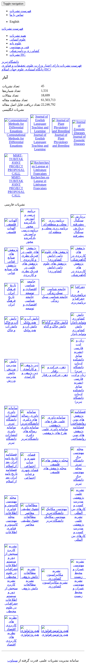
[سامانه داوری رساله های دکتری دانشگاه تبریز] (29, 423)
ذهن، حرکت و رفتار (55, 375)
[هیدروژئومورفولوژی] (54, 630)
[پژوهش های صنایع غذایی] (11, 261)
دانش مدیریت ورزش (11, 376)
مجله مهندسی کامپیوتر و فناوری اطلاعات (11, 524)
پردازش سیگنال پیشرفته (78, 231)
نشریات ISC (18, 54)
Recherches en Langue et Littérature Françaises (40, 183)
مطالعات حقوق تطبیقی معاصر (30, 520)
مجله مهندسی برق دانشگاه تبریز (78, 475)
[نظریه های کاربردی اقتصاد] (11, 629)
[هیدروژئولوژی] (29, 630)
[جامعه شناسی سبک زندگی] (54, 292)
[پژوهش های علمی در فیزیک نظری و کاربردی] (29, 259)
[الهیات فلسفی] (11, 224)
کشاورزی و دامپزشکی (24, 51)
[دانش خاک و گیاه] (55, 322)
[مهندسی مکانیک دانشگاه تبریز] (54, 512)
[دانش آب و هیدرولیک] (29, 322)
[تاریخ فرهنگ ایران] (11, 292)
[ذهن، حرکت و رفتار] (54, 371)
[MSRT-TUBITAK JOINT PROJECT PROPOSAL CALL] (16, 173)
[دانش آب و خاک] (11, 322)
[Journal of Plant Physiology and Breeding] (61, 131)
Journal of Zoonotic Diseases (79, 140)
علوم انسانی (18, 39)
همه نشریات (18, 35)
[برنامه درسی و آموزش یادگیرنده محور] (29, 226)
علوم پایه (15, 43)
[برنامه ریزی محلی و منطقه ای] (54, 224)
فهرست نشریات (20, 11)
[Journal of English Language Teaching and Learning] (40, 131)
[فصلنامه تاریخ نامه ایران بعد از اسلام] (11, 465)
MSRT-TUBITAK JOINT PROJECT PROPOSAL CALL (16, 186)
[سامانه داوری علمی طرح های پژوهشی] (54, 425)
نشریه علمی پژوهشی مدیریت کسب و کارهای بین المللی (78, 528)
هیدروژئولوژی (30, 634)
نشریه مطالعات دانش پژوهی (30, 584)
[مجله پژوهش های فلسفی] (54, 464)
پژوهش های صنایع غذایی (11, 269)
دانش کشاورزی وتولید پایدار (78, 330)
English (14, 21)
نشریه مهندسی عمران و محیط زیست (78, 588)
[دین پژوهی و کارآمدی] (29, 369)
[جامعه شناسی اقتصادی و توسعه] (29, 292)
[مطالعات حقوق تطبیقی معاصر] (29, 512)
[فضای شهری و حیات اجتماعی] (29, 466)
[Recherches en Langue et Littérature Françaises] (40, 173)
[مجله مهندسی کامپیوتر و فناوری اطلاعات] (11, 512)
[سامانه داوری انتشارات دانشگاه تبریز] (11, 423)
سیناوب (12, 660)
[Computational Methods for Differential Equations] (16, 131)
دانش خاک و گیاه (55, 326)
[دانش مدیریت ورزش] (11, 369)
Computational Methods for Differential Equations (16, 140)
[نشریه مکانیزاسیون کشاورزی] (54, 578)
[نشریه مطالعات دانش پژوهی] (29, 576)
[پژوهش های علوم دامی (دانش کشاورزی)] (54, 259)
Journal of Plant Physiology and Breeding (60, 140)
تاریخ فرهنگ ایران (11, 300)
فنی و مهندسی (19, 47)
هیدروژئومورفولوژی (55, 634)
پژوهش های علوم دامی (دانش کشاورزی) (54, 267)
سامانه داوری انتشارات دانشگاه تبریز (11, 435)
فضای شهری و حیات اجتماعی (29, 473)
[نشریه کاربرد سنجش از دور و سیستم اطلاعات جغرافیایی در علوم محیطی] (11, 576)
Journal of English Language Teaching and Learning (39, 142)
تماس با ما (16, 14)
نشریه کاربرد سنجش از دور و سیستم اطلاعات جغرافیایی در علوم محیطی (11, 596)
